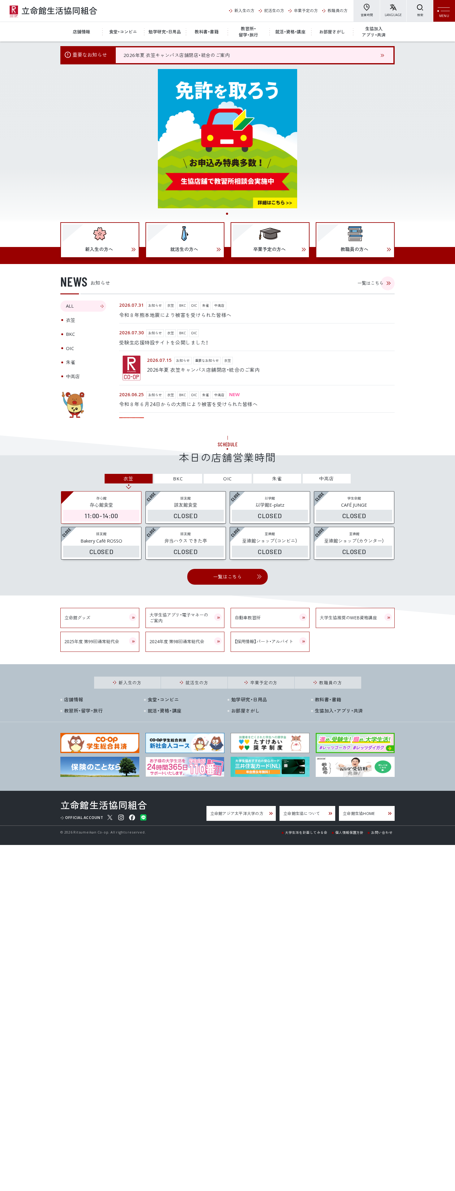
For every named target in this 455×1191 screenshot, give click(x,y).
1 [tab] (227, 214)
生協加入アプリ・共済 (374, 31)
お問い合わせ (381, 832)
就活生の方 (274, 10)
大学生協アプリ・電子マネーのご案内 (179, 618)
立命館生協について (301, 813)
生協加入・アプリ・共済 (339, 710)
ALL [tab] (70, 305)
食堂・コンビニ (123, 31)
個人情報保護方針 (349, 832)
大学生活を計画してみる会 (306, 832)
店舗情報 (81, 31)
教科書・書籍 (207, 31)
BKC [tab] (70, 334)
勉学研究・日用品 (165, 31)
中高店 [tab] (73, 376)
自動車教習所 (248, 617)
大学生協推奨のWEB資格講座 (348, 617)
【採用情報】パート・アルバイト (264, 641)
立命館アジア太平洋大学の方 (236, 813)
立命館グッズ (77, 617)
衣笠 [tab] (70, 320)
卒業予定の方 (306, 10)
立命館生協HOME (359, 813)
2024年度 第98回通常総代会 (177, 641)
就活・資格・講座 (290, 31)
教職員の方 (337, 10)
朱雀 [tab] (70, 362)
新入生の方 (244, 10)
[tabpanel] (227, 138)
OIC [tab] (70, 348)
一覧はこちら (371, 283)
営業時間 (367, 14)
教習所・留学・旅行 (248, 31)
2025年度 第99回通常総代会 (91, 641)
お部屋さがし (332, 31)
